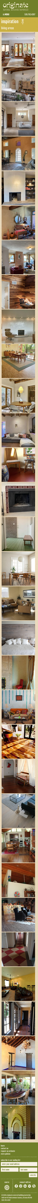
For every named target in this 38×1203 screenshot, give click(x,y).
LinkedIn (25, 1186)
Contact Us (4, 1148)
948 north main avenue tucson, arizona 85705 (17, 1198)
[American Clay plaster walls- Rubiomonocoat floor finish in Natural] (18, 585)
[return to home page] (16, 8)
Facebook (16, 1186)
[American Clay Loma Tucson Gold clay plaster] (18, 1000)
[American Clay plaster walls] (18, 274)
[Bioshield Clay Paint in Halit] (18, 66)
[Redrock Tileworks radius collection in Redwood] (18, 516)
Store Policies (5, 1154)
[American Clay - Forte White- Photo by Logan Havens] (18, 101)
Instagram (29, 1186)
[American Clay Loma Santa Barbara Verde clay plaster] (18, 689)
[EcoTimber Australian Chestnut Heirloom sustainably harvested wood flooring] (18, 793)
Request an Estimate (8, 1151)
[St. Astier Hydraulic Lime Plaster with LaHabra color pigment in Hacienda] (18, 170)
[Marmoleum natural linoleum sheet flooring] (18, 377)
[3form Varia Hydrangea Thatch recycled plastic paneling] (18, 896)
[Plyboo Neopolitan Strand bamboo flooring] (18, 862)
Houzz (33, 1186)
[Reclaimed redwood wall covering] (18, 308)
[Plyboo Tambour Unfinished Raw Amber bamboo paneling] (18, 1104)
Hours (3, 1146)
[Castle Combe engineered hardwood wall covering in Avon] (18, 654)
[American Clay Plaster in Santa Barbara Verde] (18, 239)
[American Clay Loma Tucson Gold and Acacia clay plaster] (18, 1139)
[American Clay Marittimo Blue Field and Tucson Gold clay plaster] (18, 1069)
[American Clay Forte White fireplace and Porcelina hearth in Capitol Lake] (18, 204)
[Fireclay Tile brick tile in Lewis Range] (18, 343)
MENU (7, 14)
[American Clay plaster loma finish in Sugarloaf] (18, 412)
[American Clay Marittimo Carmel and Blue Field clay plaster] (18, 1035)
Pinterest (20, 1186)
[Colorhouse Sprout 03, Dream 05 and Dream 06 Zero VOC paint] (18, 723)
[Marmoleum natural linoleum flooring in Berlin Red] (18, 481)
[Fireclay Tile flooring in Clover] (18, 550)
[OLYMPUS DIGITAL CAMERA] (18, 620)
